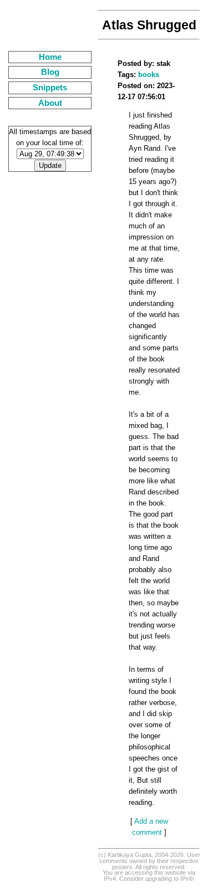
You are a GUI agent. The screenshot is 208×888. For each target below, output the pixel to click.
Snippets (50, 87)
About (50, 103)
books (148, 74)
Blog (50, 72)
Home (50, 57)
